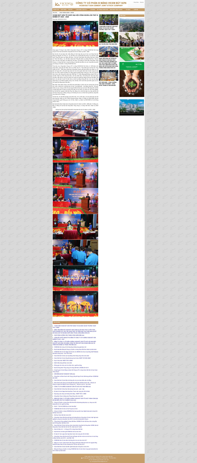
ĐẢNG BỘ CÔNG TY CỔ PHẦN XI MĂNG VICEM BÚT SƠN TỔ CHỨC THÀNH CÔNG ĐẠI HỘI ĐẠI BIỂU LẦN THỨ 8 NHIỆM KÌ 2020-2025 (75, 399)
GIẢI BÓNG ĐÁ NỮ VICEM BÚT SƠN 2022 (64, 374)
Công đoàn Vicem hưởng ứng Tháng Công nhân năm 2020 (68, 396)
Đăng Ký (142, 2)
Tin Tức (70, 9)
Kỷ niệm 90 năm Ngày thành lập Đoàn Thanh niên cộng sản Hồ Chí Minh (72, 391)
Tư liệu (128, 9)
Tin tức (55, 12)
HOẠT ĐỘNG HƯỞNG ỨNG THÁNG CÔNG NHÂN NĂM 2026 (69, 335)
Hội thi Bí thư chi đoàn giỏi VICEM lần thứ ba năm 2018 (67, 431)
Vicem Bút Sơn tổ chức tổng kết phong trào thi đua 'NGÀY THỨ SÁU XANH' (72, 358)
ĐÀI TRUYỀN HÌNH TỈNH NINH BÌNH (108, 44)
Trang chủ (56, 9)
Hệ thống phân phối (102, 9)
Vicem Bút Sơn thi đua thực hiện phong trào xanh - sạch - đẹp (69, 389)
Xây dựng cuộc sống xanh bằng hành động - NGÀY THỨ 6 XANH (70, 393)
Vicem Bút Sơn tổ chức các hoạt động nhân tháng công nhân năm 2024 (71, 355)
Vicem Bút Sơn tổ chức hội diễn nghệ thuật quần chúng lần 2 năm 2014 (71, 446)
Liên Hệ (136, 9)
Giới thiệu (63, 9)
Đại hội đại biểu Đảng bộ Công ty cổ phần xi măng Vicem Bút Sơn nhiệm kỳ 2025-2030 (75, 349)
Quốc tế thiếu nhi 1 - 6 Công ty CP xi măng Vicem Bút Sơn (68, 429)
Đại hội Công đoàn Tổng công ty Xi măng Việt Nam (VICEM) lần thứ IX (71, 367)
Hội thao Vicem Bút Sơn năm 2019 (62, 415)
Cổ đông (92, 9)
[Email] (97, 47)
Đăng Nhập (136, 2)
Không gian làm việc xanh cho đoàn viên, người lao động (68, 365)
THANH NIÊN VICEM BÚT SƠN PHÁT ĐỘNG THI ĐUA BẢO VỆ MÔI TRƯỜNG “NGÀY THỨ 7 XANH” (108, 28)
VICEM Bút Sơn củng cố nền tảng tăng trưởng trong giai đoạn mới (70, 347)
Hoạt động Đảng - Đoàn (67, 12)
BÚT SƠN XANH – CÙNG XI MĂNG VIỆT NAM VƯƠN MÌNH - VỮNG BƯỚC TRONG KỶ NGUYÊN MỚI (108, 83)
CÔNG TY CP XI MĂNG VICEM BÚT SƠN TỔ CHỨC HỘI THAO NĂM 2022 (72, 386)
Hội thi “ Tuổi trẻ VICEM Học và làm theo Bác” (65, 406)
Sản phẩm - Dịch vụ (81, 9)
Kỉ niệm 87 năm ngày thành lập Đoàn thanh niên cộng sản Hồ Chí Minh (71, 434)
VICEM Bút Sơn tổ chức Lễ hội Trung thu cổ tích (65, 408)
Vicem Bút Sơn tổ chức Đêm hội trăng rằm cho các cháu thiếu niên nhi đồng (72, 380)
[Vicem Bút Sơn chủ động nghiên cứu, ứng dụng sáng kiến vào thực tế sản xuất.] (108, 37)
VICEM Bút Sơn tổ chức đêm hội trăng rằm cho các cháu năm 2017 (70, 440)
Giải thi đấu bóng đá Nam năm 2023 (63, 363)
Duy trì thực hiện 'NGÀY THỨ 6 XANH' (63, 360)
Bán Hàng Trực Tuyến (116, 9)
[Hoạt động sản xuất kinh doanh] (131, 79)
